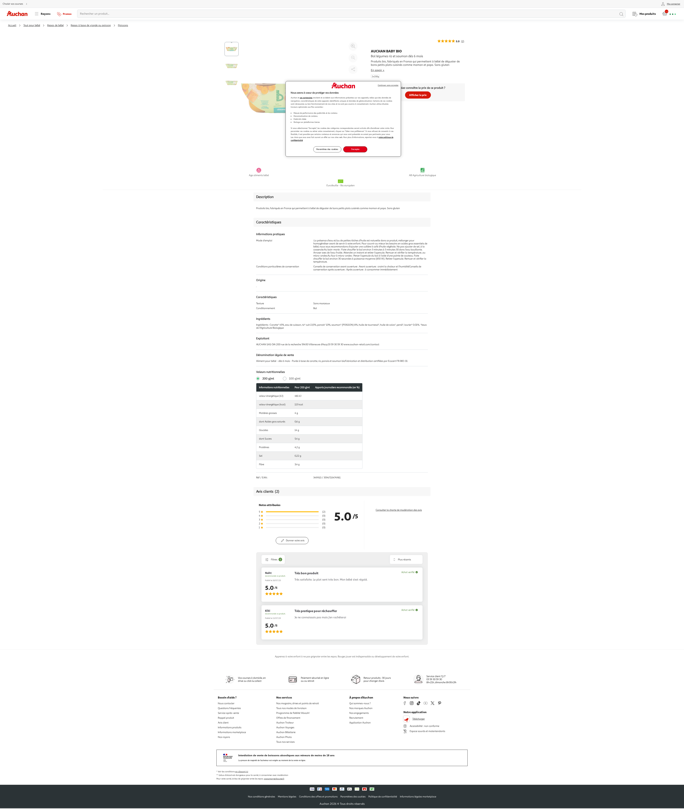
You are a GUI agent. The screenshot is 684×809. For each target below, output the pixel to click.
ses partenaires (306, 97)
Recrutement (356, 717)
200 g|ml (268, 378)
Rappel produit (226, 717)
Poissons (123, 25)
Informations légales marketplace (418, 796)
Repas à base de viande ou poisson (91, 25)
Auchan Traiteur (285, 722)
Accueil (12, 25)
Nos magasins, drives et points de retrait (297, 703)
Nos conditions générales (261, 796)
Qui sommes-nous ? (360, 703)
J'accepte (355, 149)
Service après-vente (228, 713)
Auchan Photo (284, 737)
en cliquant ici (241, 771)
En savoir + (377, 70)
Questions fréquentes (229, 708)
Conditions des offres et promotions (318, 796)
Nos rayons (224, 737)
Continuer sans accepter (388, 85)
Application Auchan (360, 722)
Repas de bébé (55, 25)
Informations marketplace (232, 732)
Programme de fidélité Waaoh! (293, 713)
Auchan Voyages (285, 727)
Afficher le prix (418, 94)
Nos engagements (359, 713)
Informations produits (229, 727)
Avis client (223, 722)
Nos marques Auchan (360, 708)
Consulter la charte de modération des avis (399, 510)
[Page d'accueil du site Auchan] (18, 13)
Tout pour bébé (31, 25)
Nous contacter (226, 703)
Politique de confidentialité (382, 796)
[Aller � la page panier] (669, 13)
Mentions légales (287, 796)
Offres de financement (288, 717)
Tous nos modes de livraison (291, 708)
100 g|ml (294, 378)
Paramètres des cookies (327, 149)
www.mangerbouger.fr (274, 778)
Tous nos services (285, 741)
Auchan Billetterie (286, 732)
